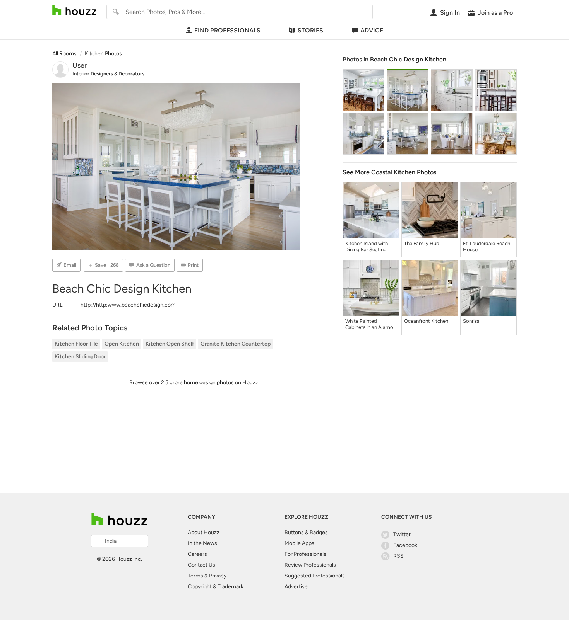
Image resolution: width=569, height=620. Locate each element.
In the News (202, 543)
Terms (195, 575)
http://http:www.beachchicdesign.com (128, 304)
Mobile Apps (299, 543)
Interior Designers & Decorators (108, 74)
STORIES (310, 30)
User (79, 65)
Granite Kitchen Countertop (236, 344)
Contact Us (201, 565)
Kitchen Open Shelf (170, 344)
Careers (197, 554)
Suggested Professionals (314, 575)
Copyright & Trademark (215, 586)
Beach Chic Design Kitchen (408, 59)
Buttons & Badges (306, 532)
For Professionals (305, 554)
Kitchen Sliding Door (80, 356)
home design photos (209, 382)
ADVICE (371, 30)
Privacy (217, 575)
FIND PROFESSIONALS (227, 30)
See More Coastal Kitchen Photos (389, 172)
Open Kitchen (122, 344)
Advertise (296, 586)
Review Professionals (310, 565)
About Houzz (203, 532)
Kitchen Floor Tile (76, 344)
